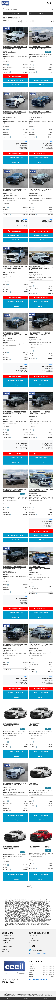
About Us (4, 949)
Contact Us (5, 954)
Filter (41, 13)
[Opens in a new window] (50, 3)
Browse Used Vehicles (8, 938)
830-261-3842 (8, 982)
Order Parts (32, 942)
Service (31, 938)
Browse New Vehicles (8, 935)
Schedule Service (33, 935)
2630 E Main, (10, 980)
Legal (44, 953)
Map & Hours (5, 951)
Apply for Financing (7, 942)
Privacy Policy (32, 953)
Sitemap (39, 953)
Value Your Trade (6, 940)
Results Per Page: (27, 21)
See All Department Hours (38, 979)
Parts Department (34, 940)
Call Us (16, 85)
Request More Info (16, 80)
